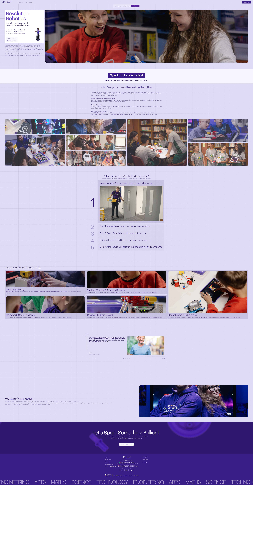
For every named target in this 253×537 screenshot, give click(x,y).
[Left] (89, 358)
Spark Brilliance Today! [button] (126, 75)
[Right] (94, 358)
